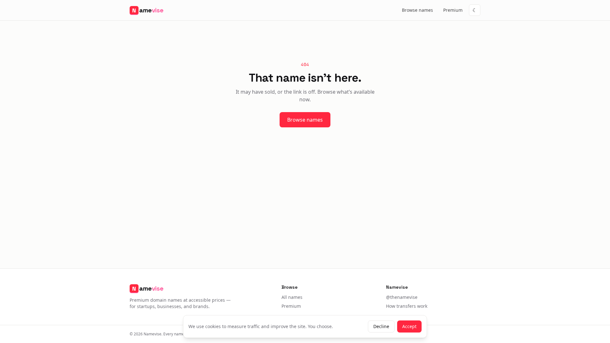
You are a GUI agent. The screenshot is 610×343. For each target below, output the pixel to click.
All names (291, 297)
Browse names (417, 10)
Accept (409, 326)
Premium (453, 10)
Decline (381, 326)
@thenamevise (401, 297)
